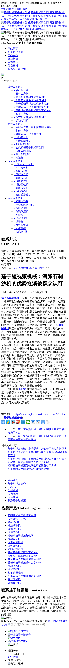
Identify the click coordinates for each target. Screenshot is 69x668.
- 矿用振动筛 (21, 201)
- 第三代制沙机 (22, 154)
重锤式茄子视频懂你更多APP (24, 562)
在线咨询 (13, 656)
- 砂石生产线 (21, 90)
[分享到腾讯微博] (23, 422)
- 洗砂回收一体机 (24, 164)
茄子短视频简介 (17, 52)
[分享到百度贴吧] (33, 422)
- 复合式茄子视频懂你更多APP (31, 103)
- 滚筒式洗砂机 (22, 194)
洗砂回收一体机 (17, 518)
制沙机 (23, 389)
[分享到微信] (28, 422)
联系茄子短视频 (17, 69)
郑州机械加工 (9, 9)
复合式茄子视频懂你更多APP (24, 559)
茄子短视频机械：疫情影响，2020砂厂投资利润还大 (37, 448)
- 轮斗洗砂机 (21, 167)
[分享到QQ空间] (8, 422)
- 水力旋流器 (21, 225)
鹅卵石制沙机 (15, 549)
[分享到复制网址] (48, 422)
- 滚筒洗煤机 (21, 174)
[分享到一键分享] (43, 422)
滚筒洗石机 (14, 532)
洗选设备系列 (15, 161)
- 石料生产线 (21, 93)
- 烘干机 (18, 221)
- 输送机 (18, 157)
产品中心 (13, 55)
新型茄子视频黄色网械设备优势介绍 (28, 462)
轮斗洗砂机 (14, 522)
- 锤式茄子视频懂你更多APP (30, 117)
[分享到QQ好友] (13, 422)
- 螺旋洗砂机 (21, 171)
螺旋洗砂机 (14, 525)
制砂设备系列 (15, 124)
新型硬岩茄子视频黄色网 (22, 515)
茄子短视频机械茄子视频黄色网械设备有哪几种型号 (37, 458)
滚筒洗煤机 (14, 529)
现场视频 (13, 65)
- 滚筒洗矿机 (21, 188)
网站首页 (13, 48)
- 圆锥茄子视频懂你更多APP (30, 100)
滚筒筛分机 (14, 582)
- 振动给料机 (21, 120)
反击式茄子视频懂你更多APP (24, 576)
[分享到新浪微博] (18, 422)
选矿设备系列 (15, 198)
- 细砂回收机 (21, 184)
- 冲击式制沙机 (22, 140)
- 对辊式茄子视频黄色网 (27, 134)
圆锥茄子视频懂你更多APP (23, 555)
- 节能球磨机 (21, 208)
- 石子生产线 (21, 113)
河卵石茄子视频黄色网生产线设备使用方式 (32, 465)
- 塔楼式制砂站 (22, 150)
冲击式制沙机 (15, 542)
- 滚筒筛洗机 (21, 181)
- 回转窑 (18, 214)
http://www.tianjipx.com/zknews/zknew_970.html (40, 414)
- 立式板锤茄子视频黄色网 (29, 147)
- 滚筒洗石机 (21, 177)
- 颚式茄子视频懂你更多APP (30, 97)
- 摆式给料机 (21, 231)
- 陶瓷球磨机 (21, 211)
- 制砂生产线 (21, 130)
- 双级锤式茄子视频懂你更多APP (32, 110)
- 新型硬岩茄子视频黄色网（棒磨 (33, 127)
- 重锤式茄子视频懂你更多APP (31, 107)
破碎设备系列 (15, 86)
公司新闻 (13, 58)
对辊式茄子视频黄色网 (20, 535)
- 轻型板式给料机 (24, 204)
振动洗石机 (14, 566)
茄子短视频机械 (23, 267)
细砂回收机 (14, 545)
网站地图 (22, 9)
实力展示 (13, 62)
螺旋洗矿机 (14, 569)
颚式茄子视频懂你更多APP (23, 552)
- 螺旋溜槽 (20, 228)
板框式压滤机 (15, 572)
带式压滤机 (14, 579)
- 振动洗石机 (21, 191)
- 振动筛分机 (21, 137)
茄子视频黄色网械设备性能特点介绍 (28, 469)
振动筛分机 (14, 539)
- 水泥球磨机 (21, 218)
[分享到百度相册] (38, 422)
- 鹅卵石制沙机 (22, 144)
